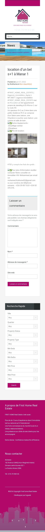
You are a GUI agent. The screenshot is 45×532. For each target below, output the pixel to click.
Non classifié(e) (26, 84)
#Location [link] (14, 103)
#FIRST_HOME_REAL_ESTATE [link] (20, 93)
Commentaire (13, 226)
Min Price (11, 366)
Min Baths (12, 357)
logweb (28, 495)
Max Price (11, 375)
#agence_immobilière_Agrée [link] (19, 95)
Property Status (14, 331)
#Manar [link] (30, 105)
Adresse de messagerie (18, 262)
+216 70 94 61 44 (24, 30)
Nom (10, 252)
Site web (11, 273)
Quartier (11, 322)
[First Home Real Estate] (22, 17)
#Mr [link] (17, 175)
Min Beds (11, 349)
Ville (9, 314)
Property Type (13, 340)
